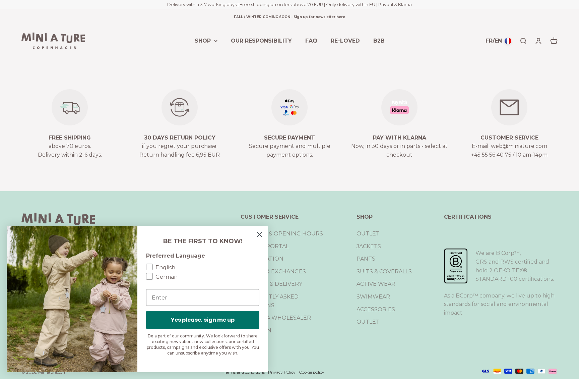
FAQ (311, 40)
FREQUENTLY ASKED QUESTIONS (270, 301)
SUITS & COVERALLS (384, 271)
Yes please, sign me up (203, 320)
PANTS (366, 259)
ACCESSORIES (376, 309)
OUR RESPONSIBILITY (261, 40)
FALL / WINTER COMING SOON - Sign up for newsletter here (289, 17)
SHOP (203, 40)
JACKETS (369, 246)
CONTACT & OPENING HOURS (282, 233)
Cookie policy (311, 372)
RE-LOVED (345, 40)
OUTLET (368, 233)
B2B (379, 40)
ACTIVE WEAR (376, 284)
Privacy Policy (282, 372)
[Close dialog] (259, 234)
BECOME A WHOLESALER (276, 318)
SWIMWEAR (373, 296)
